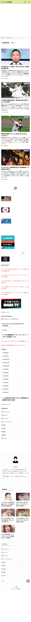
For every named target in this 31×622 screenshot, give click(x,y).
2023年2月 (6, 392)
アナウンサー (6, 412)
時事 (4, 428)
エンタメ (5, 418)
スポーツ (5, 415)
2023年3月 (6, 389)
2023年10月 (6, 366)
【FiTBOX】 (4, 330)
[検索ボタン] (25, 2)
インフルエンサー (7, 422)
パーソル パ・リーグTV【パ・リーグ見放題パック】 (14, 341)
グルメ (5, 438)
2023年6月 (6, 379)
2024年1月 (6, 356)
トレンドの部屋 (6, 2)
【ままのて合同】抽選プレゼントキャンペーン (13, 345)
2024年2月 (6, 353)
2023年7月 (6, 376)
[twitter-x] (14, 586)
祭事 (4, 435)
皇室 (4, 432)
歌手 (4, 425)
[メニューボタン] (29, 2)
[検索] (23, 252)
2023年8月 (6, 372)
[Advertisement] (15, 20)
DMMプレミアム (5, 312)
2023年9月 (6, 369)
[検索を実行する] (28, 581)
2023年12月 (6, 359)
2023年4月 (6, 386)
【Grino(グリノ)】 (6, 404)
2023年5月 (6, 382)
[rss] (16, 586)
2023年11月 (6, 362)
